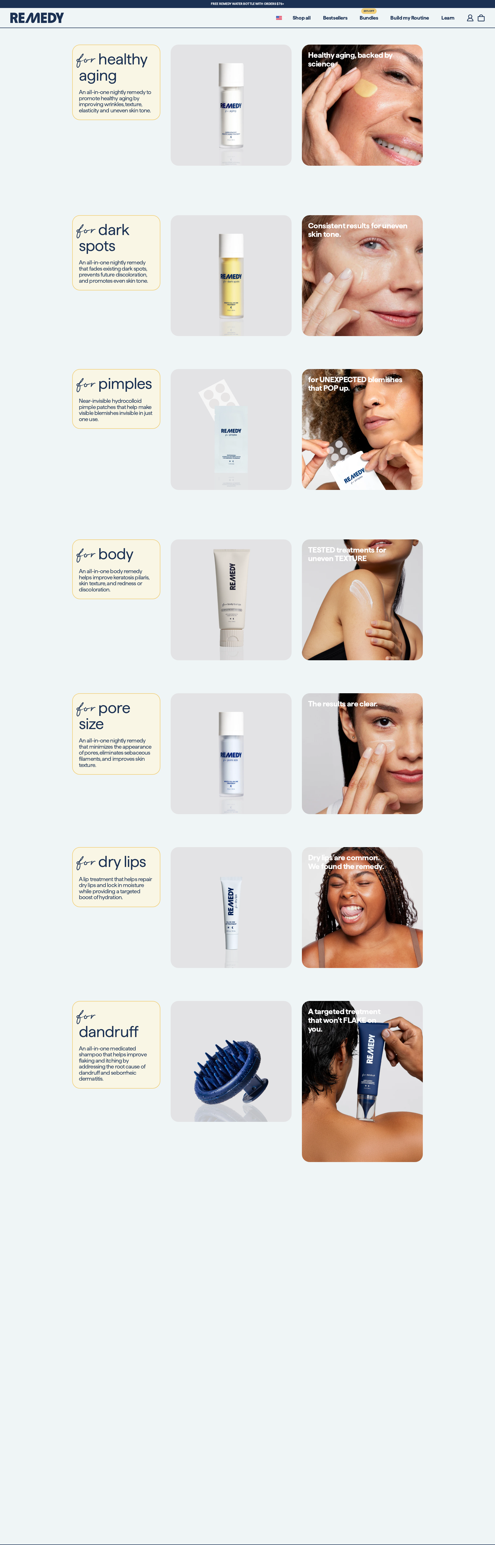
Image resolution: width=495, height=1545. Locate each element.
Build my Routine (409, 18)
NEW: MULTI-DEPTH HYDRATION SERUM (247, 3)
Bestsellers (335, 18)
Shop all (302, 18)
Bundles (369, 18)
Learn (448, 18)
